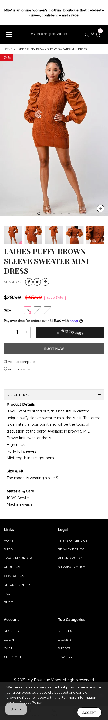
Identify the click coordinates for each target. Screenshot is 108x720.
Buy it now (54, 349)
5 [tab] (69, 213)
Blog (8, 602)
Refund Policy (70, 558)
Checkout (12, 657)
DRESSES (65, 631)
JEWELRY (65, 657)
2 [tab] (46, 213)
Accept (89, 713)
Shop (8, 549)
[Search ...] (87, 34)
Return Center (17, 585)
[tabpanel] (54, 135)
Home (9, 540)
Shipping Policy (71, 567)
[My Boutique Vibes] (49, 34)
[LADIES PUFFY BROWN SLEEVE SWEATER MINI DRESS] (54, 135)
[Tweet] (37, 282)
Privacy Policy (71, 549)
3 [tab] (54, 213)
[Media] (100, 208)
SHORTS (64, 648)
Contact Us (14, 576)
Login (9, 639)
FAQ (7, 593)
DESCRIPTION (18, 395)
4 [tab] (61, 213)
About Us (12, 567)
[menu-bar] (9, 35)
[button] (8, 332)
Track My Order (18, 558)
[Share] (29, 282)
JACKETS (64, 639)
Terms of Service (72, 540)
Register (11, 631)
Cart (8, 648)
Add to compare (21, 362)
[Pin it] (45, 282)
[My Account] (93, 34)
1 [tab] (38, 213)
